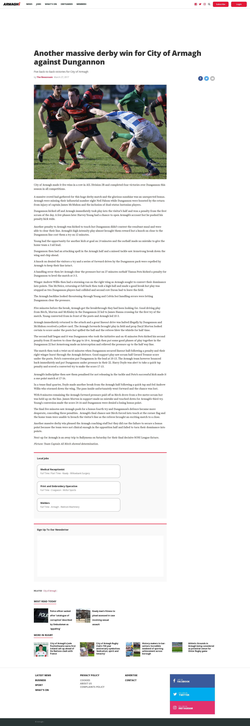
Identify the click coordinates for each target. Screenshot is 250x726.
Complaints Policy (92, 687)
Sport (39, 685)
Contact (131, 680)
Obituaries (67, 4)
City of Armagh (49, 590)
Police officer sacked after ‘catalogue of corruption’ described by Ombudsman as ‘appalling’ (61, 620)
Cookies (85, 680)
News (29, 4)
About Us (86, 683)
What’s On (51, 4)
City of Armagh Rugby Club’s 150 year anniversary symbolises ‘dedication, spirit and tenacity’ (108, 648)
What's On (42, 690)
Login (239, 4)
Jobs (38, 4)
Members (81, 4)
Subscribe (220, 4)
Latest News (43, 675)
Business (40, 680)
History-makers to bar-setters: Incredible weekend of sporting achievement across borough (153, 648)
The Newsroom (45, 77)
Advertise (131, 675)
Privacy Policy (89, 675)
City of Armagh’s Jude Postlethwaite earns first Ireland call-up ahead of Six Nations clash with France (63, 648)
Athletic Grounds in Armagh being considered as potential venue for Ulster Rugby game (201, 647)
